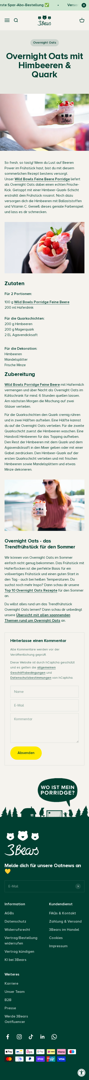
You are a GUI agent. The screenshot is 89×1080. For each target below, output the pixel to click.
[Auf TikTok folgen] (31, 1037)
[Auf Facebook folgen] (8, 1037)
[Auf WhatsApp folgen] (54, 1037)
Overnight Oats (44, 42)
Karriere (11, 983)
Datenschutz (15, 921)
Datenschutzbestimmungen (30, 678)
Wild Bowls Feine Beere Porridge (42, 179)
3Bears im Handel (64, 929)
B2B (8, 1000)
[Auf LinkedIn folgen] (42, 1037)
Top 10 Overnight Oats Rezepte (31, 590)
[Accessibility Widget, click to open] (81, 1072)
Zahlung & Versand (65, 921)
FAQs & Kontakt (62, 913)
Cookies (56, 938)
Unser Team (15, 991)
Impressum (58, 946)
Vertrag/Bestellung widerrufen (21, 941)
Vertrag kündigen (19, 951)
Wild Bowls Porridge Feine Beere (41, 302)
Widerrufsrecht (17, 929)
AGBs (9, 913)
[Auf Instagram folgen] (19, 1037)
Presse (10, 1008)
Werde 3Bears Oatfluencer (16, 1019)
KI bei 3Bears (15, 959)
